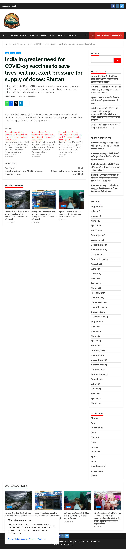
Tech (93, 461)
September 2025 (99, 259)
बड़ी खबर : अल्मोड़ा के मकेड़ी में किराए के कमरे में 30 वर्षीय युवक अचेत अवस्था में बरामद (71, 199)
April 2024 (96, 341)
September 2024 (99, 317)
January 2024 (97, 355)
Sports (72, 35)
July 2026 (95, 211)
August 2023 (97, 379)
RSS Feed (95, 452)
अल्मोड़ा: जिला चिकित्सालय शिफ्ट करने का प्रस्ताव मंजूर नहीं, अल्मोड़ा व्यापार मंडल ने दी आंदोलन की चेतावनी (44, 199)
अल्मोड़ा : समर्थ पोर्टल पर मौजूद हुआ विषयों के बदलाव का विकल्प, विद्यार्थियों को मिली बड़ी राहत (104, 178)
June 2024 (96, 331)
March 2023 (96, 403)
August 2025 (97, 264)
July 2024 (95, 326)
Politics (94, 447)
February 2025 (98, 293)
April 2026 (96, 225)
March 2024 (96, 345)
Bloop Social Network (90, 541)
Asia (7, 53)
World (61, 35)
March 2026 (96, 230)
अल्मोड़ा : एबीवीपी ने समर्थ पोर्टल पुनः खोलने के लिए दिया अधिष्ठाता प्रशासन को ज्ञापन (105, 146)
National (95, 437)
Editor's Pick (97, 428)
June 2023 (96, 389)
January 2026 (97, 240)
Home (5, 35)
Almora (94, 418)
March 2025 (96, 288)
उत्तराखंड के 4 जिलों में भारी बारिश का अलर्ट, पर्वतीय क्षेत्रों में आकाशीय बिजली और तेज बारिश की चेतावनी (17, 199)
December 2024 (99, 302)
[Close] (56, 518)
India (52, 35)
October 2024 (98, 312)
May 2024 (95, 336)
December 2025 (99, 245)
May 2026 (95, 221)
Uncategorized (98, 466)
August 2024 (97, 321)
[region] (32, 530)
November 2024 (99, 307)
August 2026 (97, 206)
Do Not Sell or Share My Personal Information (27, 539)
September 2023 (99, 374)
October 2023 (98, 369)
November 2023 (99, 365)
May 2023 (95, 393)
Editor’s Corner (38, 35)
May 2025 (95, 278)
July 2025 (95, 269)
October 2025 (98, 254)
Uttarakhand (17, 35)
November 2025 (99, 249)
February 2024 (98, 350)
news (14, 163)
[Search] (86, 35)
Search (95, 53)
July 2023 (95, 384)
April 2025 (96, 283)
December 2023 (99, 360)
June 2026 (96, 216)
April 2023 (96, 398)
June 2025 (96, 273)
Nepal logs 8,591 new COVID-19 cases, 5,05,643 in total (24, 171)
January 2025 (97, 297)
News (12, 53)
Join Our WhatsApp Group (109, 35)
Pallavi (94, 143)
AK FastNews (10, 96)
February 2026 (98, 235)
